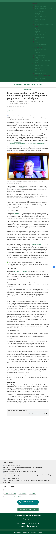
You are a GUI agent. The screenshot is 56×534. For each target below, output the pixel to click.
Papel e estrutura (39, 36)
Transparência (38, 77)
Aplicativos (33, 532)
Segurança (37, 23)
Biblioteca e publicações (41, 32)
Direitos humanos (39, 11)
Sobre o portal (17, 532)
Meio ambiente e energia (41, 16)
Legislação (37, 59)
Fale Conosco (28, 1)
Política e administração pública (43, 18)
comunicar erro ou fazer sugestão (29, 509)
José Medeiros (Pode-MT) (37, 244)
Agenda (37, 28)
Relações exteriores (40, 19)
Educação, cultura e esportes (42, 15)
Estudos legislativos (40, 55)
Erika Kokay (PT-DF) (18, 213)
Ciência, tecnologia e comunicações (44, 8)
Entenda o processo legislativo (42, 60)
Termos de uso (26, 532)
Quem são (37, 42)
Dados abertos (38, 80)
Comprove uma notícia (40, 73)
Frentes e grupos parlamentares (43, 46)
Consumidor (38, 10)
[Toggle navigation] (18, 42)
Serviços (37, 29)
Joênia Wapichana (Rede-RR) (20, 271)
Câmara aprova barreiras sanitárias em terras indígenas (20, 471)
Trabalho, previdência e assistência (44, 24)
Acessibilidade (20, 1)
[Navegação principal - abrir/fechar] (5, 42)
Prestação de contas (40, 78)
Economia (37, 13)
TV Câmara (37, 68)
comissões (7, 490)
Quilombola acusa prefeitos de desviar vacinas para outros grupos (23, 467)
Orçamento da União (40, 57)
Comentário (12, 110)
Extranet (40, 532)
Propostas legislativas (40, 49)
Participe (37, 62)
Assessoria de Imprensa (41, 72)
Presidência (37, 31)
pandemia (37, 490)
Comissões (37, 52)
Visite (36, 39)
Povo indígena (22, 493)
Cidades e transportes (40, 6)
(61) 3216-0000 (32, 525)
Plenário (37, 50)
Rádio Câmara (38, 67)
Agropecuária (38, 5)
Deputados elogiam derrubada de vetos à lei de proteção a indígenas (27, 143)
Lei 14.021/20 (17, 142)
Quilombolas (32, 493)
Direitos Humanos (28, 89)
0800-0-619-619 (28, 523)
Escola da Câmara (39, 34)
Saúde (36, 21)
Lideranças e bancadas (40, 44)
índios (30, 490)
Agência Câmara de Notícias (42, 65)
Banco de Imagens (39, 70)
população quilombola (10, 493)
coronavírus (16, 490)
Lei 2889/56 (21, 188)
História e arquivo (39, 37)
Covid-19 (24, 490)
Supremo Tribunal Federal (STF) (13, 497)
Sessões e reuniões (40, 54)
